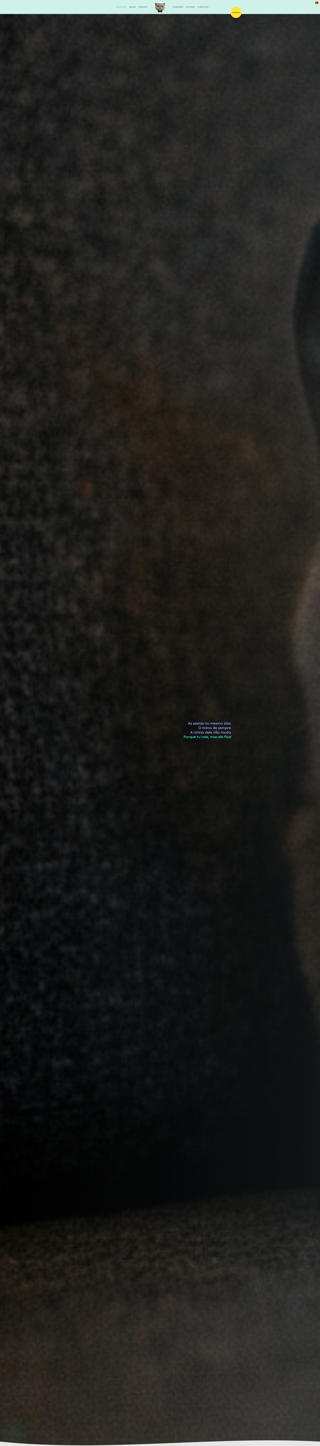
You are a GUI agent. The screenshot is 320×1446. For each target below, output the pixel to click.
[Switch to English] (316, 2)
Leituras (190, 7)
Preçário (143, 7)
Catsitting (121, 7)
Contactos (203, 7)
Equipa (132, 7)
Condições (177, 7)
